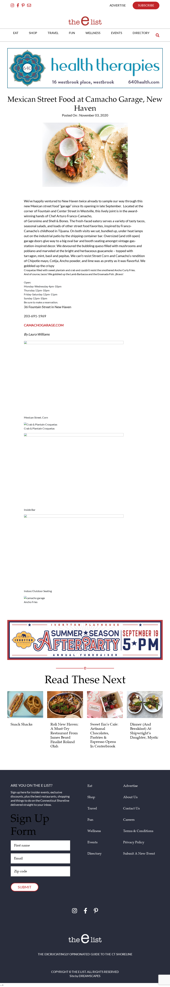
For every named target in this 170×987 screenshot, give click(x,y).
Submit (24, 887)
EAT (15, 33)
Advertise (130, 786)
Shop (91, 797)
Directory (94, 854)
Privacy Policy (133, 842)
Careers (128, 820)
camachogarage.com (44, 325)
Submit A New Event (139, 854)
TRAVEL (53, 33)
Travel (92, 808)
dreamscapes (89, 976)
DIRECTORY (141, 33)
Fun (90, 820)
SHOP (33, 33)
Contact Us (131, 808)
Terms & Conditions (138, 831)
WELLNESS (92, 33)
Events (92, 842)
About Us (130, 797)
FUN (72, 33)
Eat (89, 786)
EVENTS (116, 33)
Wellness (94, 831)
